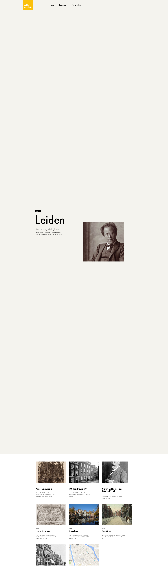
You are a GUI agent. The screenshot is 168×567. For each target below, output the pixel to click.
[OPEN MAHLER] (55, 5)
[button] (38, 211)
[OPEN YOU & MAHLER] (82, 5)
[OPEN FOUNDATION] (68, 5)
